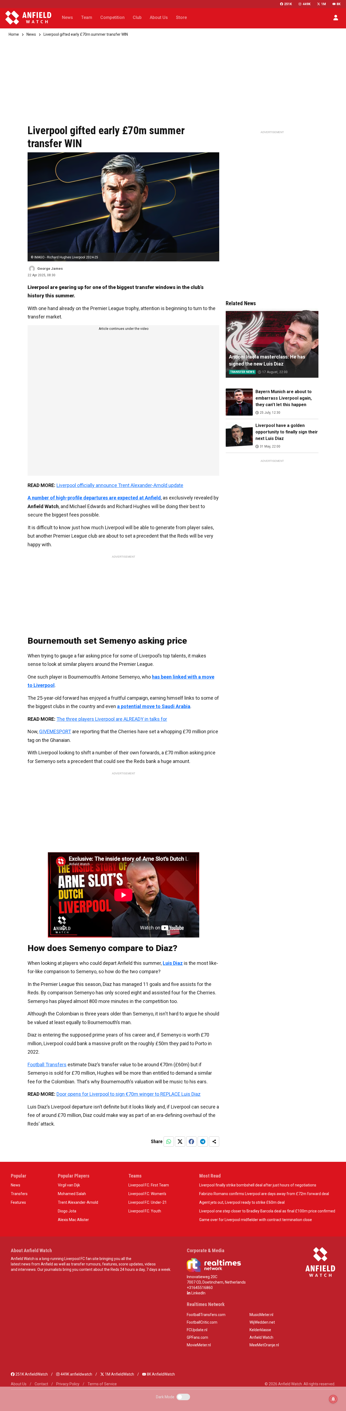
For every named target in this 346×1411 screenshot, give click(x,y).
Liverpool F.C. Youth (144, 1211)
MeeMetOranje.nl (264, 1345)
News (31, 34)
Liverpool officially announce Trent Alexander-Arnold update (119, 485)
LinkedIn (198, 1293)
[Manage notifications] (333, 1399)
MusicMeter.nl (261, 1315)
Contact (41, 1384)
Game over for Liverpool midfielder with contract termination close (255, 1220)
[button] (336, 17)
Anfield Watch (261, 1337)
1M (323, 4)
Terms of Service (102, 1384)
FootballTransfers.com (206, 1315)
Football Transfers (47, 1064)
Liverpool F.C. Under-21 (147, 1202)
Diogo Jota (67, 1211)
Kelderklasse (260, 1330)
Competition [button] (112, 17)
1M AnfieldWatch (119, 1374)
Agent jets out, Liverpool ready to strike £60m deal (242, 1202)
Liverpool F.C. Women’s (147, 1194)
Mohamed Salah (72, 1194)
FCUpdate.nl (197, 1330)
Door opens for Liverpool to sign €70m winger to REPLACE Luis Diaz (128, 1094)
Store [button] (181, 17)
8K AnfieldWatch (160, 1374)
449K (306, 4)
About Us (18, 1384)
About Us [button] (159, 17)
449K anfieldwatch (76, 1374)
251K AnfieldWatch (31, 1374)
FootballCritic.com (202, 1322)
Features (18, 1202)
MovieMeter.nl (199, 1345)
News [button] (67, 17)
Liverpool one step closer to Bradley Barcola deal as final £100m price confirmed (267, 1211)
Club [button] (137, 17)
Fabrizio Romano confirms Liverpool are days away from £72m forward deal (264, 1194)
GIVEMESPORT (55, 731)
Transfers (19, 1194)
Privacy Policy (67, 1384)
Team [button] (86, 17)
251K (288, 4)
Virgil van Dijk (69, 1185)
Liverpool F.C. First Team (148, 1185)
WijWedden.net (262, 1322)
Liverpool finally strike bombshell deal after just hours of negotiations (257, 1185)
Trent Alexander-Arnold (78, 1202)
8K (339, 4)
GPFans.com (197, 1337)
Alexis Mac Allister (73, 1220)
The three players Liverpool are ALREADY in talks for (111, 719)
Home (14, 34)
